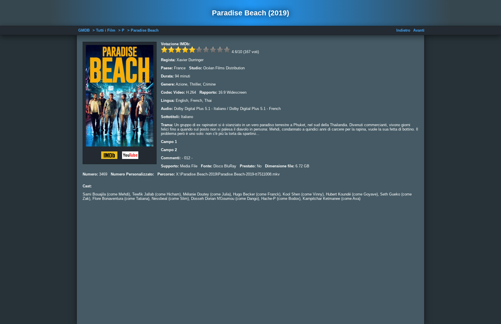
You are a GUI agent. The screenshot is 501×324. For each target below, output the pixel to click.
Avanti (418, 30)
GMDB (84, 30)
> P (121, 30)
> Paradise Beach (143, 30)
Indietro (403, 30)
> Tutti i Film (103, 30)
